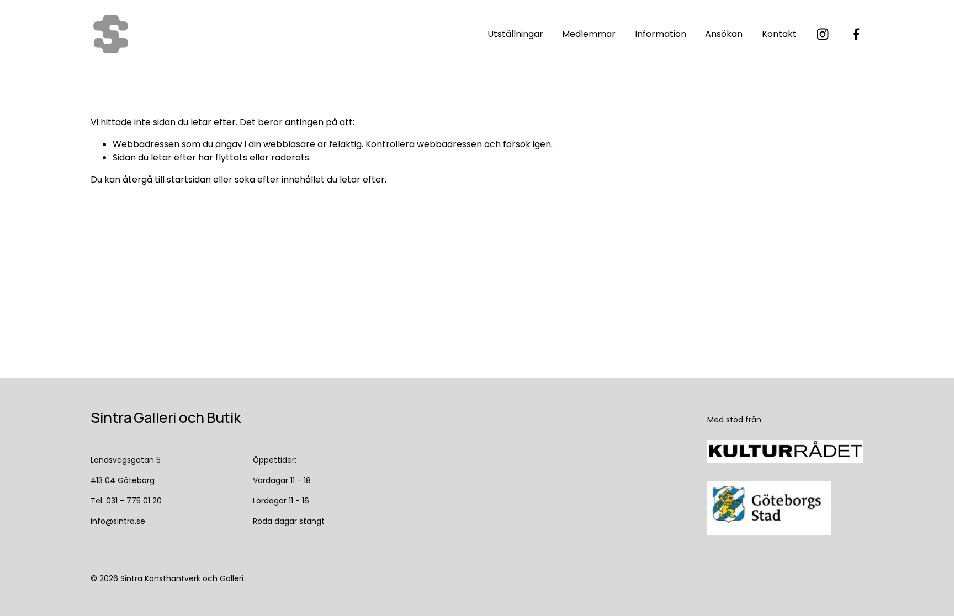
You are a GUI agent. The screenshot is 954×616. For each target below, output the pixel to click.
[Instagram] (822, 34)
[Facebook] (856, 34)
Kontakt (779, 34)
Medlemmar (589, 34)
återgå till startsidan (167, 179)
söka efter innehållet (280, 179)
